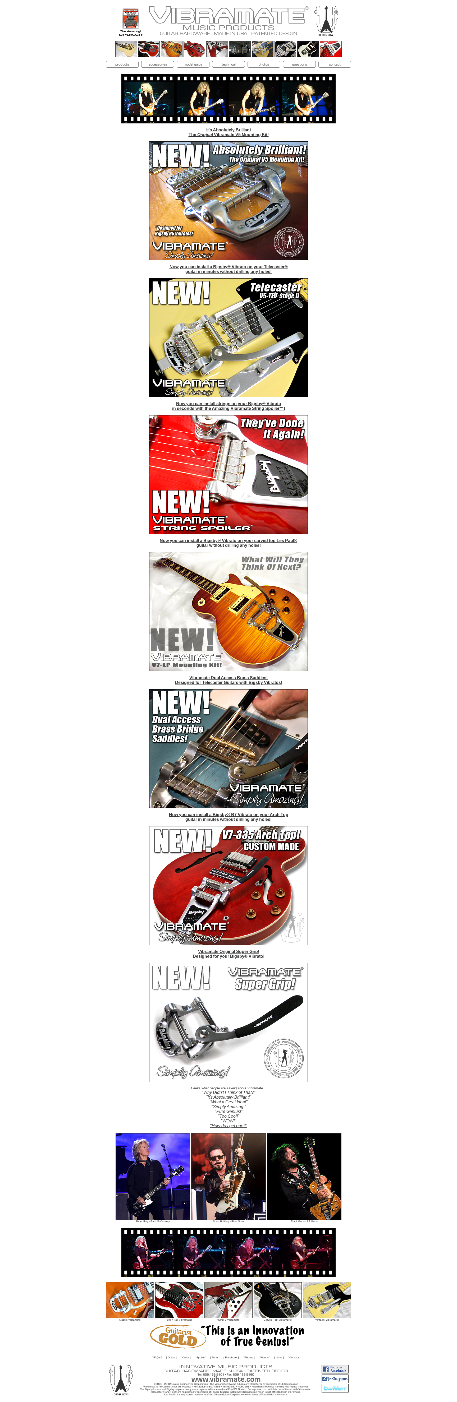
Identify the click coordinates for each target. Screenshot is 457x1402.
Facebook (231, 1357)
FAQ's (157, 1357)
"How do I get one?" (228, 1125)
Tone (215, 1357)
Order (185, 1357)
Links (279, 1357)
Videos (264, 1357)
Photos (248, 1357)
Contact (294, 1357)
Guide (171, 1357)
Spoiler (200, 1357)
